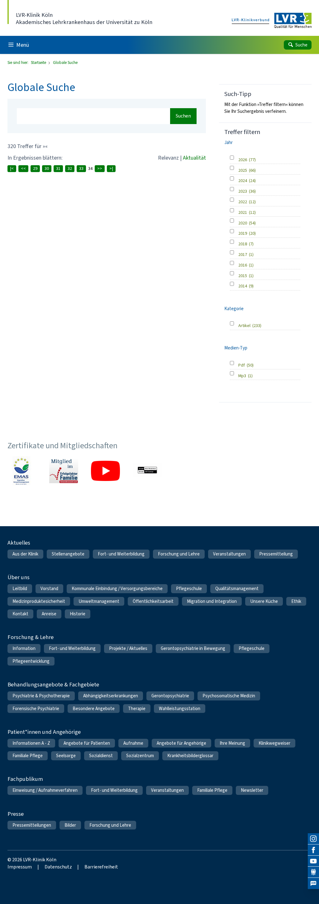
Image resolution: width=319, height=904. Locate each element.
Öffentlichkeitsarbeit (153, 601)
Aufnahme (133, 743)
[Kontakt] (313, 872)
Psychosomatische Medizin (228, 696)
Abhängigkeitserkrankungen (110, 696)
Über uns (18, 577)
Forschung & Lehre (30, 637)
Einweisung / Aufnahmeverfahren (45, 790)
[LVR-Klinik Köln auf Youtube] (313, 861)
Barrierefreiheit (101, 866)
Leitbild (19, 588)
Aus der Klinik (25, 554)
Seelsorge (66, 756)
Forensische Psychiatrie (35, 708)
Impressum (19, 866)
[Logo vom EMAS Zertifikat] (21, 470)
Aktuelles (18, 542)
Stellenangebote (68, 554)
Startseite (39, 62)
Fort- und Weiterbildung (121, 554)
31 (58, 168)
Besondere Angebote (94, 708)
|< (12, 168)
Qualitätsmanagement (237, 588)
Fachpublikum (25, 779)
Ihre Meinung (232, 743)
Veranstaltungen (229, 554)
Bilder (70, 825)
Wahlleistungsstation (179, 708)
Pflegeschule (189, 588)
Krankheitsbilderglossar (190, 756)
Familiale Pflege (27, 756)
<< (23, 168)
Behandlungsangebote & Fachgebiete (53, 684)
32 (70, 168)
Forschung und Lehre (179, 554)
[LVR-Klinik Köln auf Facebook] (313, 850)
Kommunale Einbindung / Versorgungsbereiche (117, 588)
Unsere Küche (264, 601)
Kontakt (20, 614)
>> (99, 168)
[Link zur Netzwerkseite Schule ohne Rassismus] (147, 470)
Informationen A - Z (31, 743)
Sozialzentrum (140, 756)
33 (81, 168)
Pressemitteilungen (31, 825)
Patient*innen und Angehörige (44, 732)
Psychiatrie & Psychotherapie (41, 696)
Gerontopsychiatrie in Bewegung (193, 648)
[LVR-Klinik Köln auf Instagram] (313, 838)
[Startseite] (272, 21)
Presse (15, 814)
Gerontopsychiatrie (170, 696)
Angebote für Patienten (87, 743)
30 (47, 168)
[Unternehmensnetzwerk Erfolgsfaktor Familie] (63, 470)
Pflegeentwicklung (31, 661)
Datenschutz (58, 866)
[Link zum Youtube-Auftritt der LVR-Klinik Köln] (105, 470)
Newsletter (252, 790)
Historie (77, 614)
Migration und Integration (212, 601)
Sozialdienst (101, 756)
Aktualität (194, 157)
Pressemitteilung (276, 554)
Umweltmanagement (99, 601)
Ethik (296, 601)
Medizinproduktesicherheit (38, 601)
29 (35, 168)
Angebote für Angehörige (181, 743)
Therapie (136, 708)
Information (24, 648)
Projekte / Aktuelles (128, 648)
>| (111, 168)
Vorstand (49, 588)
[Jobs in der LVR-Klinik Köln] (313, 883)
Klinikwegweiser (274, 743)
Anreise (49, 614)
